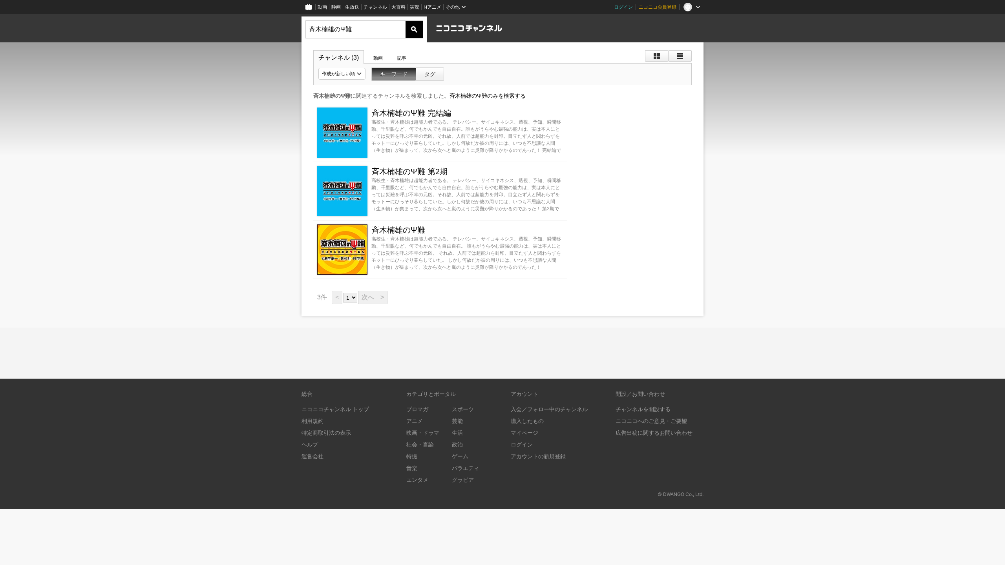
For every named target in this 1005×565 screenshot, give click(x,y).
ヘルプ (310, 444)
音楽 (411, 468)
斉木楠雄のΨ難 (398, 230)
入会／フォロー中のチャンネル (549, 409)
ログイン (623, 7)
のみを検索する (488, 96)
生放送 (352, 7)
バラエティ (465, 468)
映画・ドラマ (422, 432)
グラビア (463, 479)
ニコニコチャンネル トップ (335, 409)
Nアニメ (432, 7)
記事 (401, 58)
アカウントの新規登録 (538, 456)
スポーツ (463, 409)
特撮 (411, 456)
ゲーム (460, 456)
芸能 (457, 420)
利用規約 (312, 420)
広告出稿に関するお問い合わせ (654, 432)
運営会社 (312, 456)
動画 (322, 7)
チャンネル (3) (338, 57)
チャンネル (375, 7)
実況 (414, 7)
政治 (457, 444)
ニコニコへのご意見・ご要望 (651, 420)
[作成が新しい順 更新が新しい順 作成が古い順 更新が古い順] (341, 74)
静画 (336, 7)
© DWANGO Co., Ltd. (681, 494)
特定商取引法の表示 (326, 432)
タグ (429, 74)
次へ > (373, 297)
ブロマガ (417, 409)
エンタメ (417, 479)
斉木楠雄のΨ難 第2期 (409, 171)
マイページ (524, 432)
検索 (414, 29)
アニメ (414, 420)
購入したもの (527, 420)
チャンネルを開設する (643, 409)
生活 (457, 432)
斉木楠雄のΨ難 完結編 (411, 113)
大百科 (398, 7)
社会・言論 (420, 444)
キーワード (393, 74)
